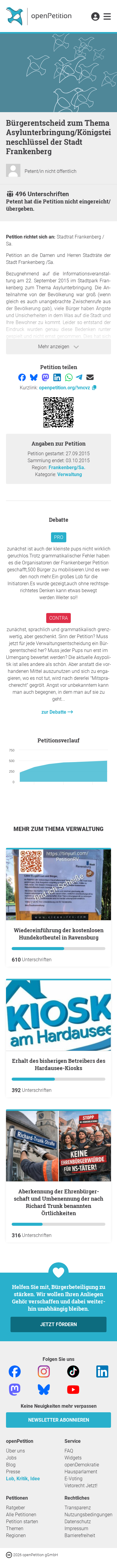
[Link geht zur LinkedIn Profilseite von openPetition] (102, 1371)
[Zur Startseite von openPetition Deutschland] (39, 16)
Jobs (11, 1458)
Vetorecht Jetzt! (81, 1485)
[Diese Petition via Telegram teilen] (79, 377)
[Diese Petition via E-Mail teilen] (90, 377)
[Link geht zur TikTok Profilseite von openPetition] (73, 1371)
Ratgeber (15, 1508)
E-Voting (73, 1478)
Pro (58, 537)
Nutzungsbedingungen (88, 1514)
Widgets (73, 1458)
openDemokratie (81, 1465)
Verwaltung (69, 474)
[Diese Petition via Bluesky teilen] (34, 377)
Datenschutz (77, 1521)
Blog (11, 1465)
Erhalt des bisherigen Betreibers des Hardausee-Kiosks (58, 1064)
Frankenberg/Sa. (67, 467)
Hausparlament (80, 1472)
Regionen (16, 1535)
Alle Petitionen (21, 1514)
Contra (58, 618)
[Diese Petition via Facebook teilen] (22, 377)
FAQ (68, 1451)
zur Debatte (54, 712)
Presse (13, 1472)
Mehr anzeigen (54, 346)
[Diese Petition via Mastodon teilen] (46, 377)
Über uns (15, 1451)
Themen (14, 1528)
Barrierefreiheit (79, 1535)
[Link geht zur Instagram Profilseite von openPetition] (44, 1371)
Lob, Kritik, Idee (23, 1478)
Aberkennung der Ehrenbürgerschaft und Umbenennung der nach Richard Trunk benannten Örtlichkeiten (58, 1202)
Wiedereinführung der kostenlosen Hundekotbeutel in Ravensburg (59, 934)
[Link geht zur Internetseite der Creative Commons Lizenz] (9, 1554)
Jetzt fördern (58, 1324)
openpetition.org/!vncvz (65, 388)
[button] (95, 16)
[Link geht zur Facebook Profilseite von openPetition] (15, 1371)
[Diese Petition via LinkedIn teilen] (57, 377)
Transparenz (77, 1508)
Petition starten (22, 1521)
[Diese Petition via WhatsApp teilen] (69, 377)
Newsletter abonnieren (58, 1420)
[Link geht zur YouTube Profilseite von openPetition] (73, 1389)
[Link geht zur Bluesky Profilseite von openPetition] (44, 1389)
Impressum (76, 1528)
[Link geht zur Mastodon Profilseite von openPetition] (15, 1389)
